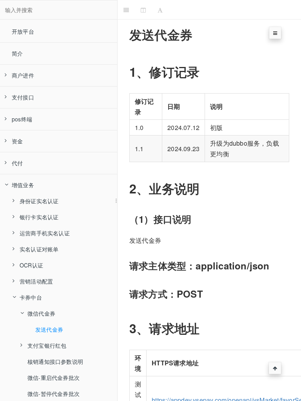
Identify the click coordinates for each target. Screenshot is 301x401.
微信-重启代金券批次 (53, 377)
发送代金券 (49, 329)
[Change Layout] (143, 10)
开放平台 (23, 31)
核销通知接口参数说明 (55, 361)
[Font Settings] (160, 10)
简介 (17, 53)
